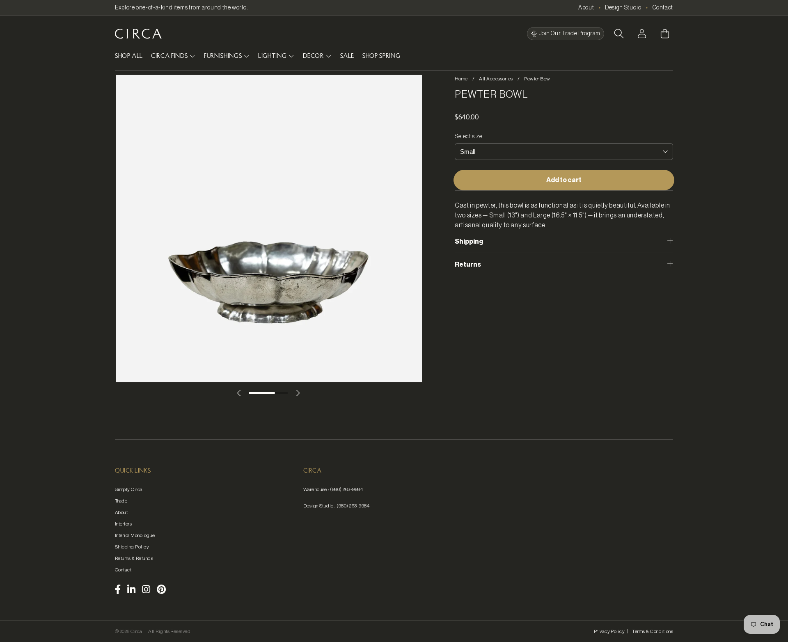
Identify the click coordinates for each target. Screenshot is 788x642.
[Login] (642, 33)
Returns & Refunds (134, 558)
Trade (121, 500)
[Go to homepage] (138, 34)
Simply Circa (129, 489)
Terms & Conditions (652, 631)
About (586, 8)
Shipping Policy (132, 546)
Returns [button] (468, 264)
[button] (619, 33)
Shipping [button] (469, 241)
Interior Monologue (135, 535)
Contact (663, 8)
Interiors (123, 523)
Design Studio (623, 8)
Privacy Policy (609, 631)
